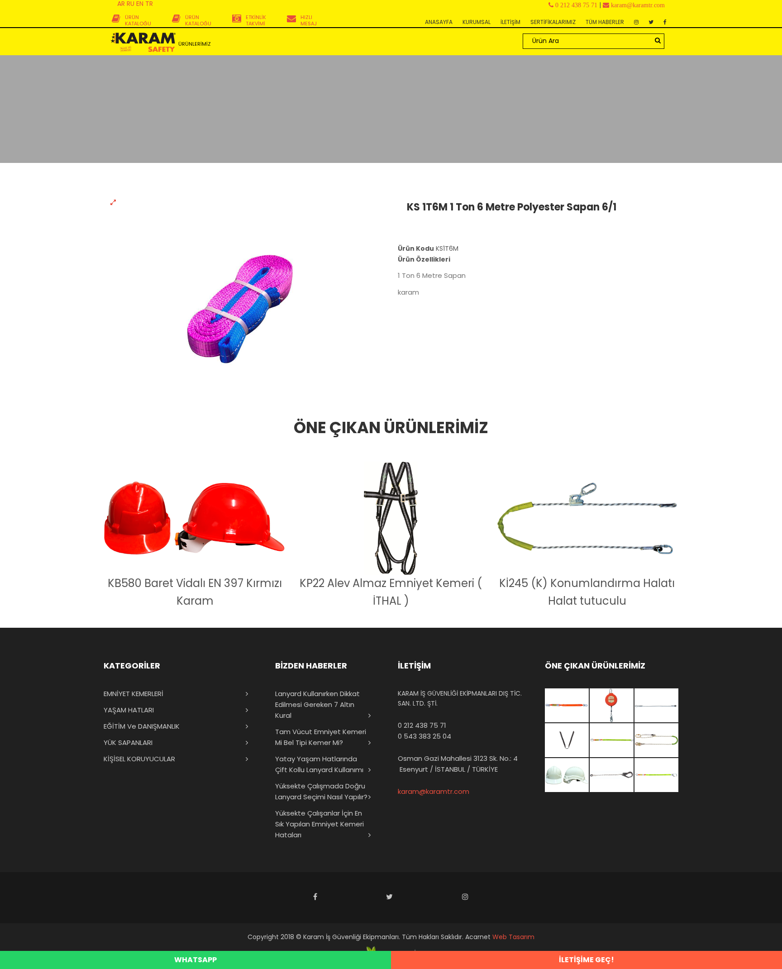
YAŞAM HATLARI (129, 710)
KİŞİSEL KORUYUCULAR (139, 759)
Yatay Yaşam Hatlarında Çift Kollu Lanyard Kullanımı (319, 764)
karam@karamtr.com (433, 791)
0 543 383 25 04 (424, 736)
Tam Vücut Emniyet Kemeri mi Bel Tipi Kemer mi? (320, 737)
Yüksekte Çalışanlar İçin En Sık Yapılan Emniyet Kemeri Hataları (319, 824)
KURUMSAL (477, 22)
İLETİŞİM (510, 22)
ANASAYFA (439, 22)
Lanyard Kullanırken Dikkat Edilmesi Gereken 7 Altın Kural (317, 704)
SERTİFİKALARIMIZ (553, 22)
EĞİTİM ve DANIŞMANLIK (142, 726)
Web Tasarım (513, 936)
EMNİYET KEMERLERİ (133, 693)
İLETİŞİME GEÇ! (586, 960)
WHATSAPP (195, 960)
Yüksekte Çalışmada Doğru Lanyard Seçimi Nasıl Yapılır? (321, 791)
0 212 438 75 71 (422, 725)
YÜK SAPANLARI (128, 742)
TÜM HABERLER (605, 22)
